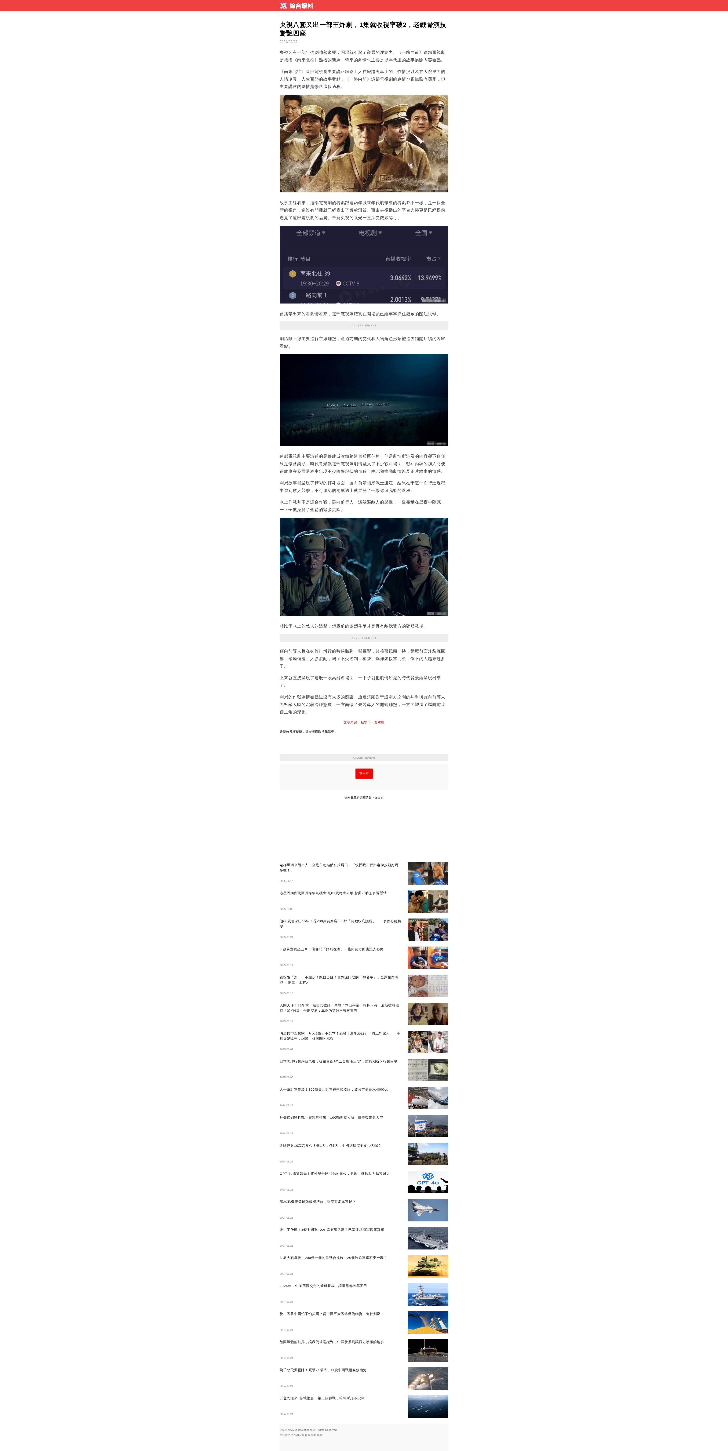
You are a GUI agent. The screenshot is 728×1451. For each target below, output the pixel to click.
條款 (307, 1435)
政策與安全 (297, 1435)
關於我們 (285, 1435)
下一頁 (364, 773)
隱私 (313, 1435)
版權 (319, 1435)
